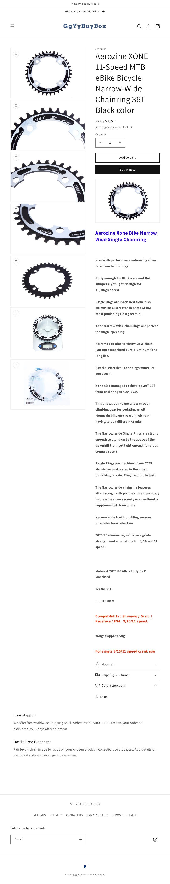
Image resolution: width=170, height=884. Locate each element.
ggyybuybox (79, 874)
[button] (12, 26)
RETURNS (39, 815)
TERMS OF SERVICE (124, 815)
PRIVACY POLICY (97, 815)
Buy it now (127, 169)
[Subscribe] (80, 839)
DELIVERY (56, 815)
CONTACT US (74, 815)
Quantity (100, 134)
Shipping (100, 127)
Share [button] (104, 696)
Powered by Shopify (95, 874)
